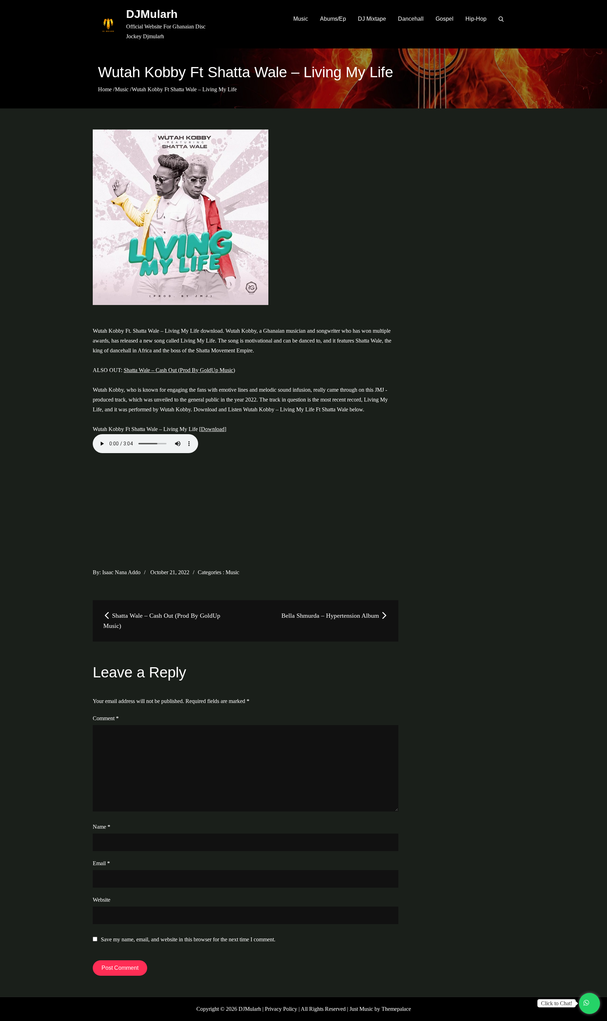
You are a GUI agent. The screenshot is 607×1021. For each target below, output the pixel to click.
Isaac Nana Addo (121, 572)
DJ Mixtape (372, 19)
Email (101, 863)
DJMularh (152, 14)
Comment (106, 718)
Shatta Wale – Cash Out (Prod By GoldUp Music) (179, 370)
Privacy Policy (281, 1009)
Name (101, 827)
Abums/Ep (333, 19)
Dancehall (411, 19)
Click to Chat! (556, 1003)
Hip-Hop (476, 19)
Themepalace (396, 1009)
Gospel (444, 19)
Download (212, 429)
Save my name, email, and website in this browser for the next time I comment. (188, 939)
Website (101, 900)
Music (300, 19)
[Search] (501, 19)
